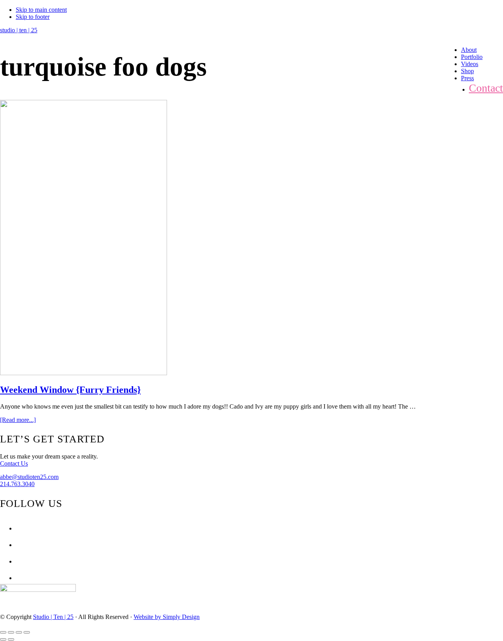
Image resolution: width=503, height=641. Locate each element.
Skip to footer (33, 16)
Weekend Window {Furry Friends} (70, 390)
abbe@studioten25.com (29, 476)
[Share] (11, 632)
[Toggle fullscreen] (19, 632)
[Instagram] (18, 545)
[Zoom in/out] (27, 632)
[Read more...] (18, 419)
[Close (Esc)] (3, 632)
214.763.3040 (17, 484)
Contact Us (14, 463)
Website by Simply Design (167, 616)
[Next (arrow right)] (11, 639)
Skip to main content (41, 9)
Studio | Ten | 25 (53, 616)
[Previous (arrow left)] (3, 639)
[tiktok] (18, 578)
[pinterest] (18, 561)
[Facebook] (18, 528)
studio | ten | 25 (18, 30)
